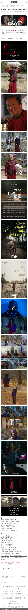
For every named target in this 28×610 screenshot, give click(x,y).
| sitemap (12, 606)
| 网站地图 (16, 606)
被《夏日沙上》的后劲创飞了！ (12, 593)
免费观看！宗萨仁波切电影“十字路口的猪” (14, 9)
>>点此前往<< (10, 563)
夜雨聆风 (14, 2)
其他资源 (13, 5)
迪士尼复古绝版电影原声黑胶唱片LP (21, 577)
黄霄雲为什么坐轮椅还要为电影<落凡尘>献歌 (7, 577)
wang (11, 568)
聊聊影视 (18, 5)
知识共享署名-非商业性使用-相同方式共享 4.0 (17, 597)
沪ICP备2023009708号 (14, 603)
